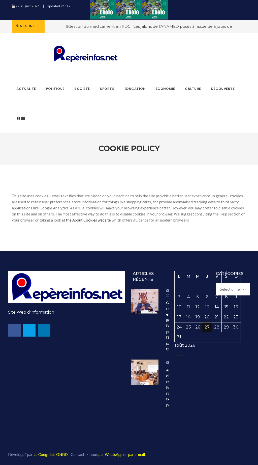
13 (207, 307)
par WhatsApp (110, 454)
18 (188, 317)
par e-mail (136, 454)
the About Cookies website (88, 220)
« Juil (179, 354)
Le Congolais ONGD (51, 454)
